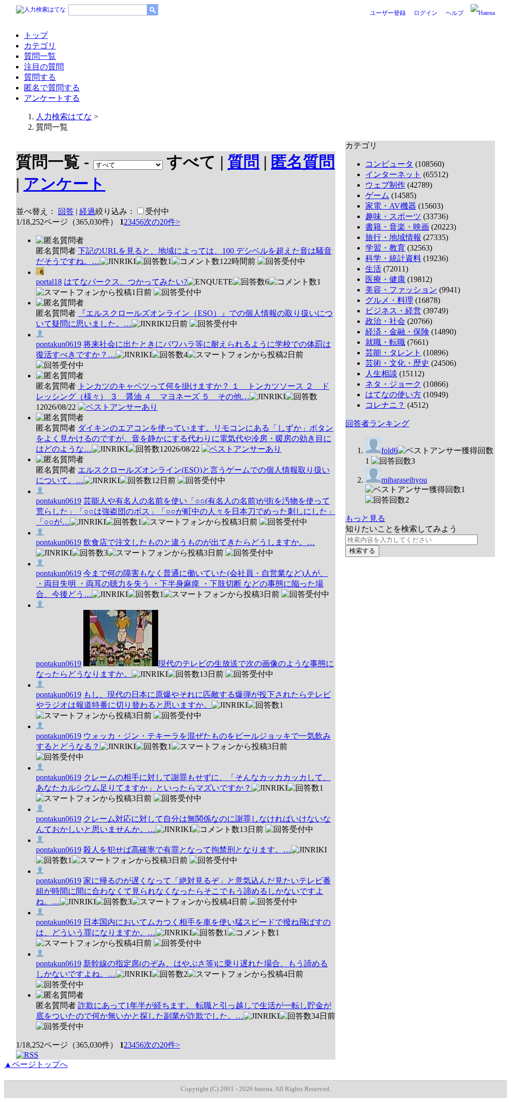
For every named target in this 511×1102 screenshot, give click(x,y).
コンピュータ (389, 164)
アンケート (64, 184)
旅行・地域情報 (393, 237)
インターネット (393, 174)
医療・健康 (385, 279)
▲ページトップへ (36, 1064)
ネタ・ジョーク (393, 384)
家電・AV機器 (390, 206)
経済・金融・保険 (397, 331)
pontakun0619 (58, 344)
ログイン (426, 12)
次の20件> (162, 222)
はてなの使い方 (393, 394)
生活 (373, 269)
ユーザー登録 (388, 12)
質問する (40, 77)
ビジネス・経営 (393, 310)
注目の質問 (44, 66)
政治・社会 (385, 321)
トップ (36, 35)
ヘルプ (455, 12)
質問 (243, 162)
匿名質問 (303, 162)
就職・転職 (385, 342)
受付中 (157, 211)
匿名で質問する (52, 87)
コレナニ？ (385, 405)
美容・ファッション (401, 289)
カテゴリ (40, 45)
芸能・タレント (393, 352)
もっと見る (365, 518)
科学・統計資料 (393, 258)
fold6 (389, 450)
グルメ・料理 (389, 300)
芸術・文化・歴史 (397, 363)
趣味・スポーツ (393, 216)
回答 (66, 211)
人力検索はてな (64, 116)
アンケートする (52, 98)
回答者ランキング (377, 423)
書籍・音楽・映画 (397, 227)
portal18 (49, 281)
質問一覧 (40, 56)
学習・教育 (385, 248)
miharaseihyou (404, 480)
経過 (87, 211)
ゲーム (377, 195)
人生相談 (381, 373)
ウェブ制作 (385, 185)
